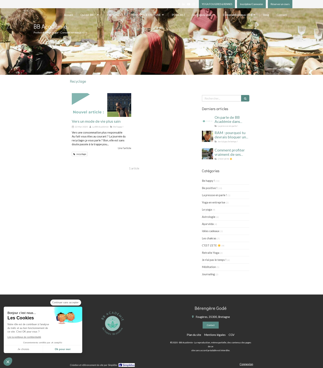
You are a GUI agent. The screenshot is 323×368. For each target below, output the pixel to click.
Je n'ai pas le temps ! (214, 259)
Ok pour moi (62, 349)
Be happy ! (208, 180)
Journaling (208, 274)
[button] (7, 361)
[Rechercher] (245, 98)
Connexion (246, 364)
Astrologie (208, 216)
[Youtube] (188, 5)
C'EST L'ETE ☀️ (211, 245)
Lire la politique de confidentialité (24, 337)
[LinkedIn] (183, 5)
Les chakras (209, 238)
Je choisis (23, 349)
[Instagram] (194, 5)
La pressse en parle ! (214, 195)
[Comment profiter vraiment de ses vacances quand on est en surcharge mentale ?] (207, 153)
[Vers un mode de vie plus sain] (101, 105)
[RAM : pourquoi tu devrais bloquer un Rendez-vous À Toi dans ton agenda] (207, 136)
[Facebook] (179, 5)
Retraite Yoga (210, 252)
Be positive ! (209, 188)
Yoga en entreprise (213, 202)
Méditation (209, 267)
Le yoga (207, 209)
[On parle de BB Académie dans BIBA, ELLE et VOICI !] (207, 121)
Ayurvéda (208, 224)
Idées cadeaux (210, 231)
